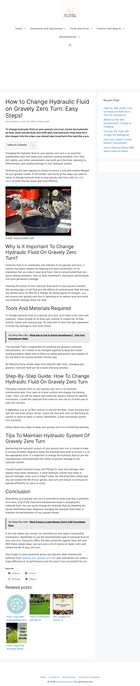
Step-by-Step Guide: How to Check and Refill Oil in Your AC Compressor (117, 111)
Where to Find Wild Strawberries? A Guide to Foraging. (117, 123)
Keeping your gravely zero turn (39, 558)
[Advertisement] (70, 69)
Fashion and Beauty (109, 28)
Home (18, 28)
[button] (70, 45)
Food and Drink (79, 28)
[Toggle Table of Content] (31, 145)
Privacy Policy (69, 677)
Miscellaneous (68, 36)
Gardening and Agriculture (46, 28)
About (43, 677)
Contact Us (54, 677)
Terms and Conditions (89, 677)
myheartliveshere (63, 681)
